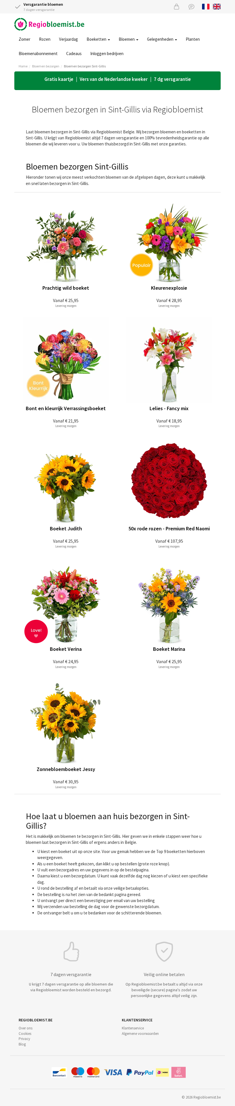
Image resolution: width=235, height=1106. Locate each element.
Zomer (24, 39)
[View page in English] (217, 6)
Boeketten (97, 39)
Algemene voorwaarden (140, 1033)
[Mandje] (176, 6)
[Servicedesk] (191, 6)
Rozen (44, 39)
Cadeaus (74, 53)
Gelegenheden (160, 39)
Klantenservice (133, 1028)
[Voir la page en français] (206, 6)
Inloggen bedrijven (107, 53)
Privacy (24, 1038)
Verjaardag (68, 39)
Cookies (25, 1033)
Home (23, 66)
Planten (193, 39)
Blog (22, 1044)
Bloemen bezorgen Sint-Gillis (85, 66)
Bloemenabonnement (38, 53)
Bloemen (127, 39)
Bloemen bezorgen (45, 66)
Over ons (25, 1028)
